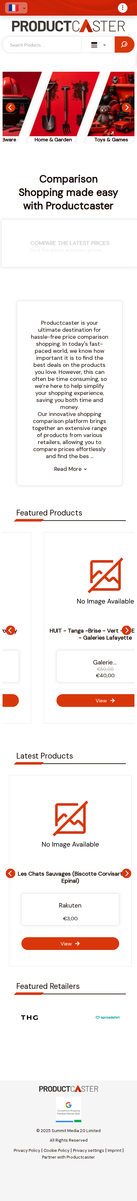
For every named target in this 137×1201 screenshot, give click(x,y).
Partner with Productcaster (68, 1157)
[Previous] (10, 107)
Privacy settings (88, 1150)
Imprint (114, 1150)
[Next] (126, 107)
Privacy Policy (27, 1150)
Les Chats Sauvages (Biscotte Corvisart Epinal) (68, 877)
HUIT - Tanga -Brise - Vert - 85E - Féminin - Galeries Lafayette (68, 634)
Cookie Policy (56, 1150)
